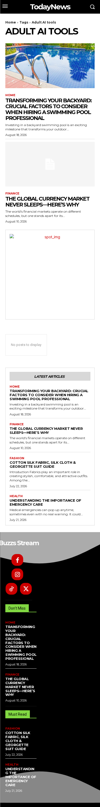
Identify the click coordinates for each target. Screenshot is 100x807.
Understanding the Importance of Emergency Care (45, 502)
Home (10, 22)
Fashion (17, 458)
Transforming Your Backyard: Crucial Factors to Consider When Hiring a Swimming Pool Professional (48, 109)
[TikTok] (11, 589)
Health (16, 496)
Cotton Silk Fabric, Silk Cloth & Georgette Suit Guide (42, 464)
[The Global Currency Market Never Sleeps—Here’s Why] (50, 164)
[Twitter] (26, 589)
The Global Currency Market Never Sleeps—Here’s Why (47, 202)
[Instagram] (17, 574)
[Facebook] (17, 560)
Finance (12, 193)
